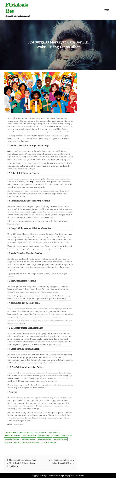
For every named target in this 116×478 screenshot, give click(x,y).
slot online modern (44, 439)
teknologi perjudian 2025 (31, 442)
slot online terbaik (60, 439)
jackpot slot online (25, 432)
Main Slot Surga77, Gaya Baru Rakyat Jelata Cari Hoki (61, 461)
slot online (55, 436)
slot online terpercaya (12, 442)
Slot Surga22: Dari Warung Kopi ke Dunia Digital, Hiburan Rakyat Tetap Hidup (21, 463)
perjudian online (54, 432)
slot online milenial (28, 439)
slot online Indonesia (12, 439)
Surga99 (10, 151)
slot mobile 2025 (44, 436)
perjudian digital (40, 432)
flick (10, 424)
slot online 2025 (67, 436)
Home (106, 10)
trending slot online (49, 442)
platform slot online (29, 436)
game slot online (10, 432)
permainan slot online (12, 436)
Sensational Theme (77, 475)
